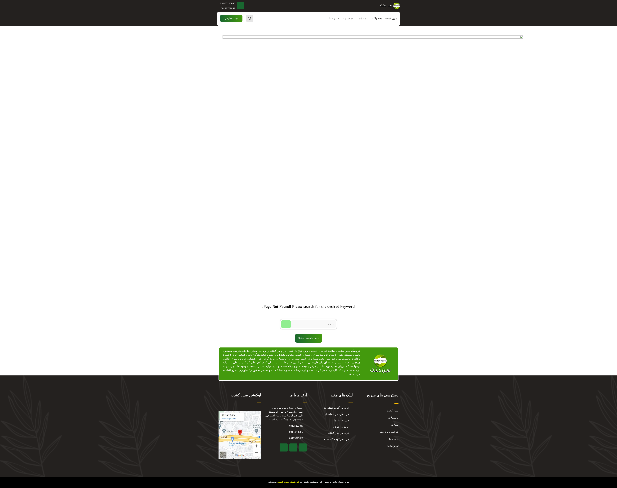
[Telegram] (303, 447)
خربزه (243, 358)
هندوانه (251, 358)
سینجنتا (348, 354)
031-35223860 (227, 3)
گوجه (266, 358)
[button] (231, 18)
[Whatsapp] (284, 447)
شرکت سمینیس (232, 351)
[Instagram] (293, 447)
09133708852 (228, 8)
